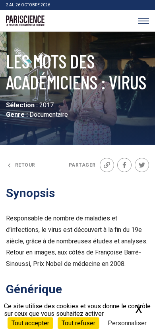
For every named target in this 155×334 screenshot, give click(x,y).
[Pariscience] (25, 21)
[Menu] (143, 21)
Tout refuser (78, 323)
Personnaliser (127, 323)
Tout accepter (30, 323)
